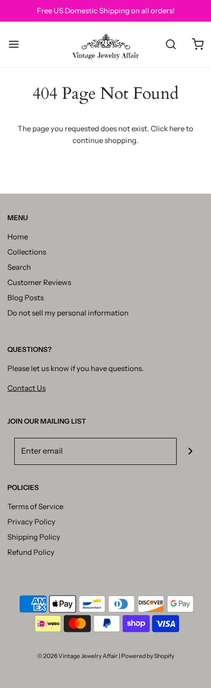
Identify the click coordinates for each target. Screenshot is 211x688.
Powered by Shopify (147, 655)
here (177, 128)
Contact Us (26, 388)
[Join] (190, 451)
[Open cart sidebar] (197, 44)
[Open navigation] (13, 44)
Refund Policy (30, 552)
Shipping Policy (33, 537)
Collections (26, 252)
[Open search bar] (170, 44)
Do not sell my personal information (68, 312)
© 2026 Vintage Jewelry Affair (77, 655)
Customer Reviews (39, 282)
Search (19, 267)
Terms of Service (35, 506)
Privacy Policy (31, 521)
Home (17, 236)
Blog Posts (25, 297)
